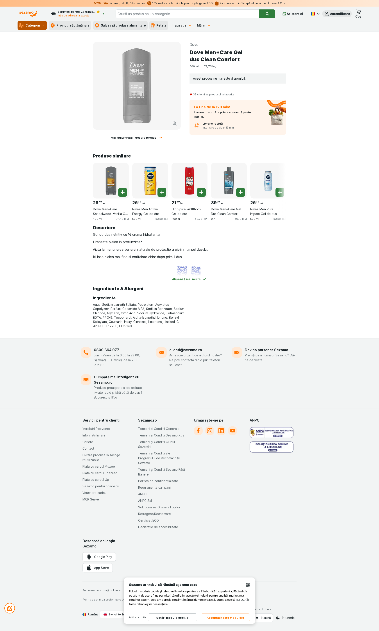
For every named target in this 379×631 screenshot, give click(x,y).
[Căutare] (267, 13)
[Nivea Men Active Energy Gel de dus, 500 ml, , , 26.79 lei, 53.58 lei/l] (150, 180)
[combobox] (187, 13)
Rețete (161, 25)
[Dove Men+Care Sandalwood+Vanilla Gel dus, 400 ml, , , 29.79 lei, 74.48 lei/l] (111, 180)
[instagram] (209, 430)
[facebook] (198, 430)
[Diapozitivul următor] (277, 179)
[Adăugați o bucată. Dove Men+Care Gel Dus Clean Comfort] (240, 192)
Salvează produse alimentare (123, 25)
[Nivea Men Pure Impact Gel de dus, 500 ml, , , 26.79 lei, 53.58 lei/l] (268, 180)
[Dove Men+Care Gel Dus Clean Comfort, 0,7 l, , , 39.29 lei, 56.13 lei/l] (229, 180)
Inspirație (179, 25)
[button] (337, 13)
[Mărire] (174, 123)
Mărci (201, 25)
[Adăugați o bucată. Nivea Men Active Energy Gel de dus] (161, 192)
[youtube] (232, 430)
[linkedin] (221, 430)
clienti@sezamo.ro (185, 350)
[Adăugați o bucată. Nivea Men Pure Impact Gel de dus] (279, 192)
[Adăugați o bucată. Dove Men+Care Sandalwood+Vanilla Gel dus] (122, 192)
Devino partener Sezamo (266, 350)
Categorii (32, 25)
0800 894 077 (106, 350)
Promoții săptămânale (73, 25)
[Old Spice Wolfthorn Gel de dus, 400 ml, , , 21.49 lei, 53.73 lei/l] (189, 180)
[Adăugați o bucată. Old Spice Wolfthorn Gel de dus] (201, 192)
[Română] (314, 13)
